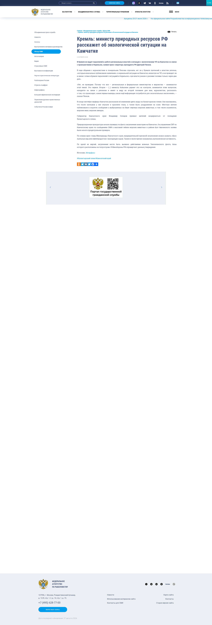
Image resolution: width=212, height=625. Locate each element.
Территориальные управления (117, 12)
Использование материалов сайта (121, 599)
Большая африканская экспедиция (47, 95)
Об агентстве (67, 12)
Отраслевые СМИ (40, 66)
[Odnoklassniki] (78, 164)
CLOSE (209, 3)
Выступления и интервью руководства (48, 47)
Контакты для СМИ (115, 603)
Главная (79, 31)
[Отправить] (96, 164)
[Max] (133, 3)
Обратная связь (114, 3)
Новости (37, 37)
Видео (36, 61)
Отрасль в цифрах (40, 85)
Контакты (169, 599)
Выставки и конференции (43, 71)
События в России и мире (43, 107)
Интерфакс (90, 153)
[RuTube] (161, 3)
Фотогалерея (39, 56)
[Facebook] (93, 164)
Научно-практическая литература (46, 75)
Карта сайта (169, 595)
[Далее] (161, 187)
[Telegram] (144, 3)
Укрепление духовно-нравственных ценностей (47, 101)
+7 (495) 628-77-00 (49, 602)
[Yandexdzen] (139, 3)
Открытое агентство (142, 12)
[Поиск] (94, 3)
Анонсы (37, 42)
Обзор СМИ (38, 51)
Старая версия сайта (165, 603)
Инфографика (39, 90)
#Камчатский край (103, 158)
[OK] (155, 3)
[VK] (150, 3)
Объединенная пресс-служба (89, 12)
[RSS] (167, 3)
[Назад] (50, 187)
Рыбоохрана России (41, 80)
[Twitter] (89, 164)
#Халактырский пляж (86, 158)
